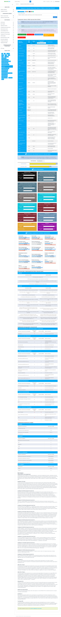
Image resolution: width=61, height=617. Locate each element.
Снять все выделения (38, 34)
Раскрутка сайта (4, 74)
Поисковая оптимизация (6, 61)
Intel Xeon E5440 (23, 163)
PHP (6, 55)
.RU (7, 1)
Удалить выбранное (21, 37)
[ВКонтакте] (25, 11)
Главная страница (4, 9)
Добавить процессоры (22, 34)
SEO (2, 56)
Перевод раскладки (4, 42)
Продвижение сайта (5, 68)
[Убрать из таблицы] (35, 40)
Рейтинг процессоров (4, 15)
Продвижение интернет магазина (6, 66)
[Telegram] (28, 11)
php (9, 55)
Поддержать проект (4, 11)
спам (2, 79)
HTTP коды (2, 48)
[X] (29, 11)
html (2, 55)
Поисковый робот (5, 62)
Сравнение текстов (4, 25)
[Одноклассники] (27, 11)
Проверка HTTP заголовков (5, 34)
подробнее (34, 172)
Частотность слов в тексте (5, 32)
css (4, 53)
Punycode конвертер (4, 39)
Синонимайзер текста (4, 30)
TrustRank (6, 56)
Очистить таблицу (30, 34)
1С (2, 53)
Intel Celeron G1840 (29, 41)
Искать (55, 17)
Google (8, 53)
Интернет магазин (5, 59)
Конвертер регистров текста (5, 27)
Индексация (4, 58)
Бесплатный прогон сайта (5, 37)
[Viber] (30, 11)
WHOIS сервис (3, 35)
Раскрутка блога (4, 71)
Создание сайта (4, 77)
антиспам (10, 77)
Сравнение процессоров (5, 17)
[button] (56, 1)
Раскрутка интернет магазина (7, 73)
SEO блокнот (3, 22)
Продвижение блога (5, 64)
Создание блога (4, 76)
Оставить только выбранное (47, 35)
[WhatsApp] (32, 11)
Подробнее (29, 45)
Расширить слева (21, 11)
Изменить (29, 43)
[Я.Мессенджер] (33, 11)
